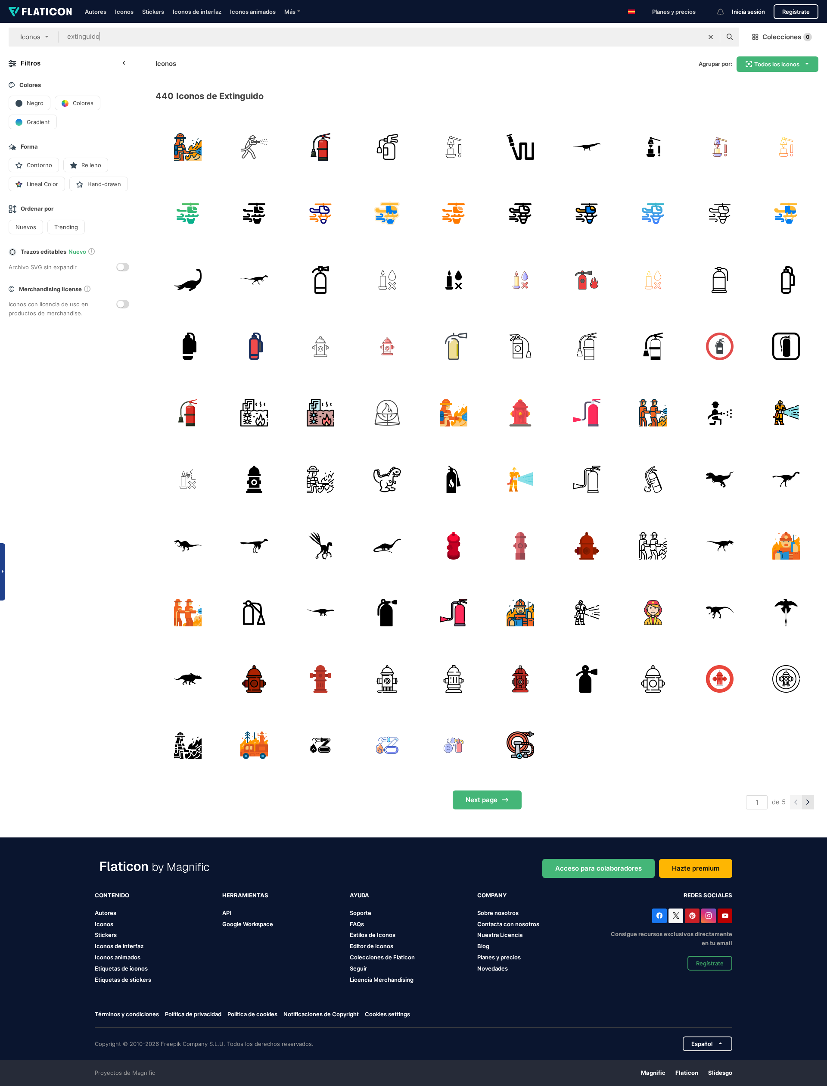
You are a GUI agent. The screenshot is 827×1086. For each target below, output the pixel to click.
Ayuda (359, 895)
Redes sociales (708, 895)
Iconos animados (253, 11)
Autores (95, 11)
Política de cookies (252, 1014)
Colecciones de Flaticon (382, 957)
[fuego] (254, 146)
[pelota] (387, 413)
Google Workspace (247, 924)
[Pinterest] (692, 916)
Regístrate (796, 11)
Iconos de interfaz (197, 11)
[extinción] (254, 413)
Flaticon (686, 1072)
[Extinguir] (320, 279)
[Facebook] (659, 916)
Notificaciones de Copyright (321, 1014)
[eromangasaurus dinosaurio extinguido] (187, 279)
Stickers (153, 11)
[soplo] (187, 479)
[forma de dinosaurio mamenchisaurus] (387, 545)
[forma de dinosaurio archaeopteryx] (254, 545)
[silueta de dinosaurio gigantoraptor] (786, 479)
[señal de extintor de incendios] (786, 346)
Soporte (360, 912)
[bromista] (653, 479)
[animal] (387, 479)
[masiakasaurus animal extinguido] (254, 279)
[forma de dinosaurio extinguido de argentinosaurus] (586, 146)
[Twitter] (675, 916)
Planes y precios (674, 11)
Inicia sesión (748, 11)
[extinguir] (387, 146)
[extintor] (653, 612)
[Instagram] (708, 916)
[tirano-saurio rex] (719, 545)
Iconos (124, 11)
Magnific (653, 1072)
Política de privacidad (193, 1014)
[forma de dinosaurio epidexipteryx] (320, 545)
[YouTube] (725, 916)
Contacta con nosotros (508, 924)
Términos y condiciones (127, 1014)
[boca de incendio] (254, 479)
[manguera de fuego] (520, 745)
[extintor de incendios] (320, 146)
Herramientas (245, 895)
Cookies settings (387, 1014)
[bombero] (187, 146)
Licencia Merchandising (382, 979)
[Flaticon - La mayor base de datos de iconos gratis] (40, 11)
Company (492, 895)
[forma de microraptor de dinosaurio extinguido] (786, 612)
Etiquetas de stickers (123, 979)
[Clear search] (710, 37)
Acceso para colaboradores (598, 868)
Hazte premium (695, 868)
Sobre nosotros (498, 912)
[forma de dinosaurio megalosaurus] (719, 612)
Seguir (358, 968)
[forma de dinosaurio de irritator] (187, 545)
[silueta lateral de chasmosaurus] (187, 678)
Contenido (112, 895)
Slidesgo (720, 1072)
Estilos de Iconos (372, 934)
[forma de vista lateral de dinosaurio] (320, 612)
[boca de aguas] (520, 413)
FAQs (357, 924)
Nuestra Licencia (499, 934)
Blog (483, 946)
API (226, 912)
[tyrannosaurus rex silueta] (719, 479)
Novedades (492, 968)
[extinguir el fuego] (187, 213)
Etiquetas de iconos (121, 968)
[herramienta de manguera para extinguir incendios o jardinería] (520, 146)
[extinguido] (719, 279)
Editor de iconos (371, 946)
